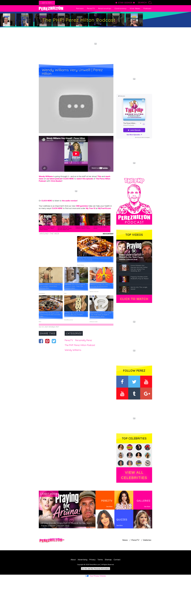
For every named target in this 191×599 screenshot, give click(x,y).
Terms (100, 560)
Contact (117, 560)
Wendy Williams (73, 350)
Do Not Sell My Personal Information (95, 569)
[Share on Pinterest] (47, 341)
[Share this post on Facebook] (41, 341)
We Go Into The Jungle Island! (100, 227)
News (125, 540)
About (73, 560)
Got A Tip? (47, 3)
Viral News (135, 8)
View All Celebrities (134, 475)
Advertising (82, 560)
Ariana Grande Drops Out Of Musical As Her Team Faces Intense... (47, 228)
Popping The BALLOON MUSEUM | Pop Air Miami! (83, 227)
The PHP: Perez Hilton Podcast (80, 345)
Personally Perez (83, 340)
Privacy (92, 560)
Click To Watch (134, 298)
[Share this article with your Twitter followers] (54, 341)
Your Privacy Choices (98, 576)
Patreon (80, 8)
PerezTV (91, 8)
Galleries (147, 540)
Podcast (147, 8)
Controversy (121, 8)
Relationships (104, 8)
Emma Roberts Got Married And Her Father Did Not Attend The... (65, 228)
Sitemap (108, 560)
